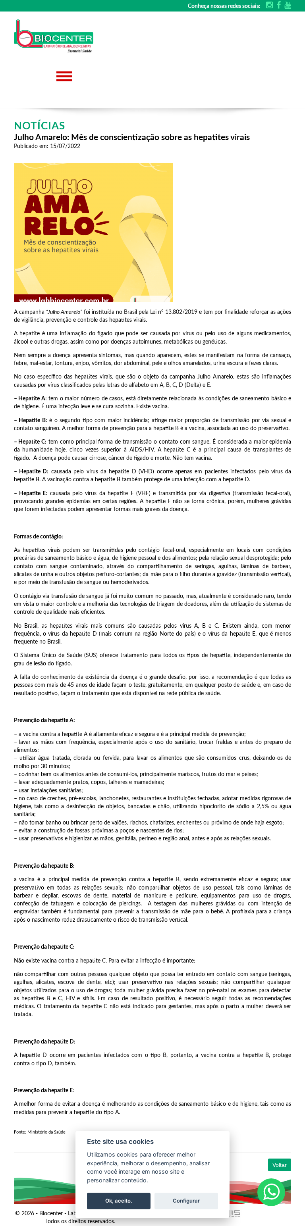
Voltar (279, 1165)
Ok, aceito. (118, 1200)
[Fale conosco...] (271, 1192)
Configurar (186, 1200)
